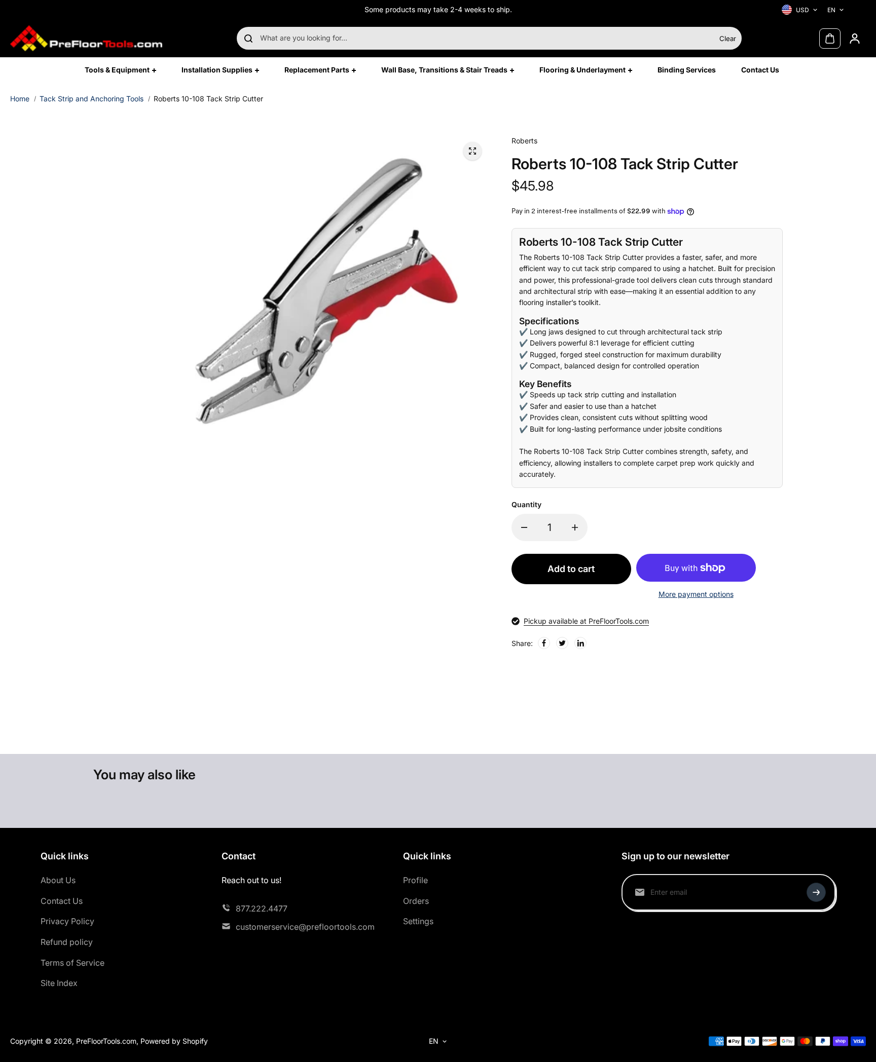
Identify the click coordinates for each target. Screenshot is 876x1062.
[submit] (816, 892)
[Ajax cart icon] (830, 38)
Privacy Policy (67, 921)
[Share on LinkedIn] (580, 643)
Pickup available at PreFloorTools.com (586, 621)
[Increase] (575, 527)
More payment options (696, 594)
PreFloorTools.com (106, 1041)
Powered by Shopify (174, 1041)
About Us (58, 880)
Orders (416, 901)
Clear (727, 38)
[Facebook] (544, 643)
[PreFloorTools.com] (86, 38)
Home (19, 98)
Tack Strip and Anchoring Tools (91, 98)
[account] (855, 38)
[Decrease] (524, 527)
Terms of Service (72, 963)
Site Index (59, 983)
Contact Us (62, 901)
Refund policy (67, 942)
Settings (418, 921)
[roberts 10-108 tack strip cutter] (472, 151)
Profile (415, 880)
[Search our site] (248, 38)
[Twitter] (562, 643)
